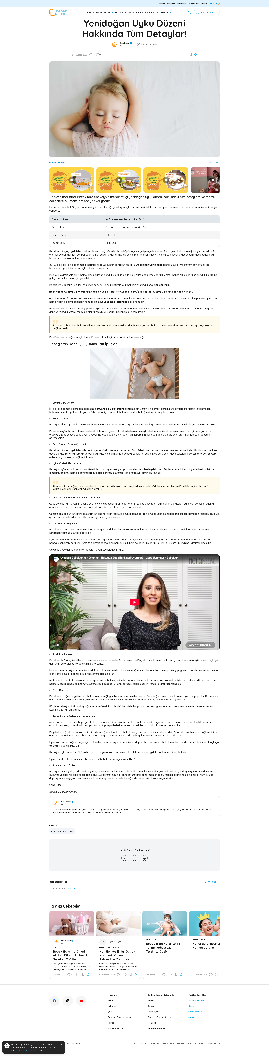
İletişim (204, 3)
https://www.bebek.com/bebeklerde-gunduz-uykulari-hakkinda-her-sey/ (150, 291)
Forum (139, 12)
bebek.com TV (103, 12)
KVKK (210, 1043)
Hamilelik (112, 1023)
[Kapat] (61, 1044)
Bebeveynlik (113, 1006)
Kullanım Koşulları (184, 1043)
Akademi (171, 3)
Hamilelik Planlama (116, 1028)
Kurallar (212, 881)
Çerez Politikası (199, 1043)
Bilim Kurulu (181, 3)
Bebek (111, 1000)
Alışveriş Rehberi (123, 12)
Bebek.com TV (195, 1011)
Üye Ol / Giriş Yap (208, 12)
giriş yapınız (73, 888)
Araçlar (164, 12)
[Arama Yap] (189, 12)
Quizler (162, 3)
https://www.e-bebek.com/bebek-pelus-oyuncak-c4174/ (101, 759)
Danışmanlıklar (151, 12)
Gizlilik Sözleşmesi (152, 1043)
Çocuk (111, 1011)
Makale (87, 12)
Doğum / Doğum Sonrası (119, 1017)
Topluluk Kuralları (168, 1043)
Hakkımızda (194, 3)
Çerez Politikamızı (27, 1050)
